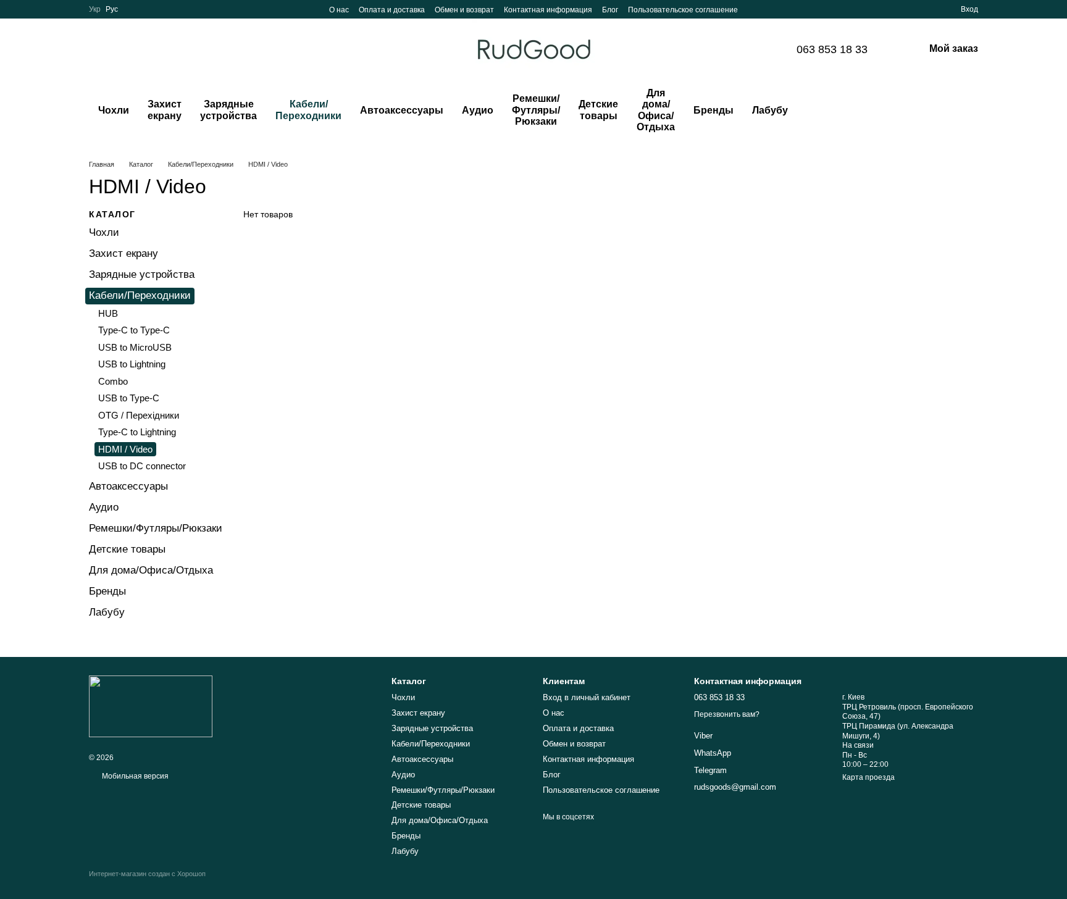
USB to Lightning (131, 364)
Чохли (113, 110)
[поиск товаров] (822, 110)
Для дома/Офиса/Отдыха (656, 110)
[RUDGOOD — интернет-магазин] (150, 705)
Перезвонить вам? (726, 714)
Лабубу (770, 110)
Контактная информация (548, 10)
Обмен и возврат (464, 10)
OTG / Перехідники (138, 415)
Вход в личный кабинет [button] (586, 697)
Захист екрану (165, 109)
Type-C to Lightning (137, 432)
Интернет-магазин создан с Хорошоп (147, 873)
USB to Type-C (128, 398)
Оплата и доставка (392, 10)
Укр (95, 9)
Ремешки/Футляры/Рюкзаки (536, 110)
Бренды (713, 110)
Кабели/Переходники (308, 109)
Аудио (477, 110)
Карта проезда (868, 777)
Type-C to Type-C (134, 330)
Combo (113, 381)
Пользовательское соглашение (683, 10)
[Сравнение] (906, 9)
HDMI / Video (125, 449)
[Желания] (929, 9)
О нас (339, 10)
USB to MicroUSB (135, 347)
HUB (108, 313)
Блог (610, 10)
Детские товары (598, 109)
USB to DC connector (142, 466)
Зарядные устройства (228, 109)
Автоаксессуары (401, 110)
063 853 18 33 (832, 49)
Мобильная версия (134, 776)
